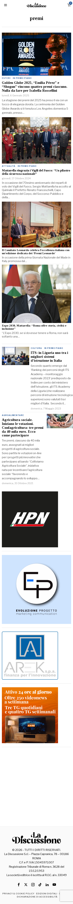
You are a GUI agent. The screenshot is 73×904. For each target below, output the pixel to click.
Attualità (8, 166)
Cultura (36, 348)
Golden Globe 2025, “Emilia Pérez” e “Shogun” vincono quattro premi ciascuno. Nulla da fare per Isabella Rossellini (34, 86)
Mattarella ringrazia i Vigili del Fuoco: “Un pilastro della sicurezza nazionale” (36, 172)
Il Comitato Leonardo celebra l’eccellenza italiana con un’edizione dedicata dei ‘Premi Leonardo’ (35, 252)
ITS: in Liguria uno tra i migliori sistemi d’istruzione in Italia (49, 356)
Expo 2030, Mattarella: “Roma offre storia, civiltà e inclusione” (34, 327)
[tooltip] (19, 885)
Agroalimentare (13, 415)
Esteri (6, 78)
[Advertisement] (36, 787)
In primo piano (22, 78)
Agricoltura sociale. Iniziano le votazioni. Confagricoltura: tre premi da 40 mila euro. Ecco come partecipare (22, 427)
